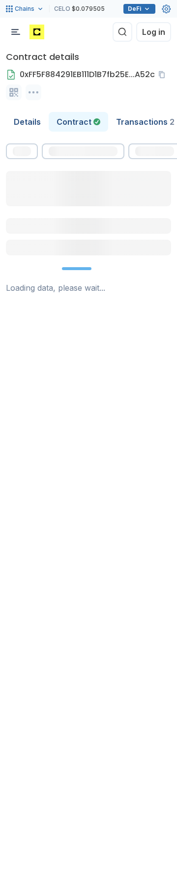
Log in (153, 32)
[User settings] (166, 9)
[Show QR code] (14, 92)
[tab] (78, 122)
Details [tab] (27, 122)
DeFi (134, 8)
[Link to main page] (37, 32)
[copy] (164, 75)
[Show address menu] (33, 92)
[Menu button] (16, 32)
